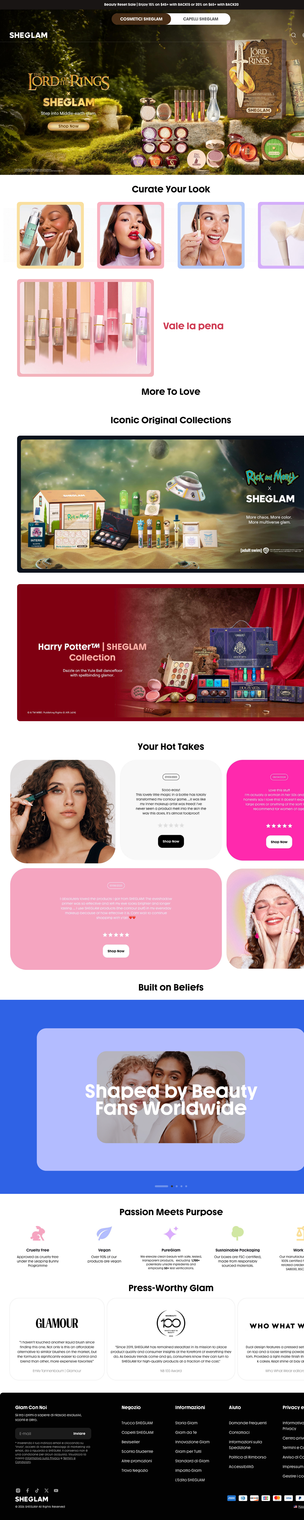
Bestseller (131, 1442)
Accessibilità (241, 1466)
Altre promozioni (137, 1461)
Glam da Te (186, 1432)
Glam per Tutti (188, 1451)
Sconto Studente (137, 1451)
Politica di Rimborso (247, 1457)
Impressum (293, 1466)
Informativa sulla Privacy (42, 1458)
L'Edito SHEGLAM (190, 1480)
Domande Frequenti (248, 1423)
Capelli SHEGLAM (137, 1432)
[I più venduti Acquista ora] (85, 328)
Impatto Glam (188, 1470)
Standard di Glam (192, 1461)
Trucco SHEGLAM (137, 1423)
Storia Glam (186, 1423)
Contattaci (239, 1432)
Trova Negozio (135, 1470)
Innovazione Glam (192, 1442)
